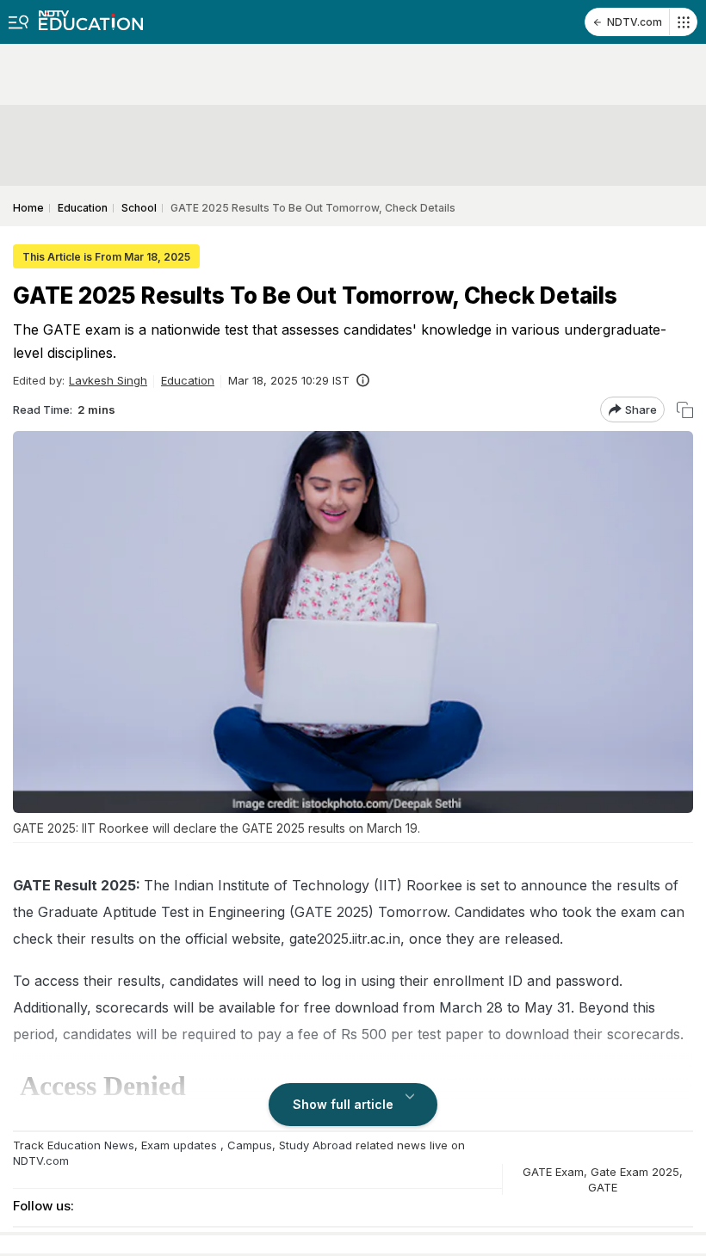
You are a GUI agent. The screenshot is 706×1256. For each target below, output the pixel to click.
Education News (90, 1145)
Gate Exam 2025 (635, 1172)
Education (187, 380)
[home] (91, 15)
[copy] (685, 410)
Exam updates (179, 1145)
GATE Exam (553, 1172)
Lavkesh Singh (108, 380)
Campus (249, 1145)
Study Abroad (315, 1145)
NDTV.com (634, 21)
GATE (602, 1187)
